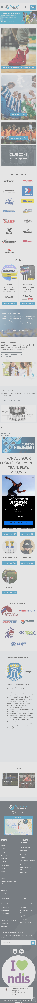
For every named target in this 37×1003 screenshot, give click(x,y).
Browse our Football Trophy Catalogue (9, 354)
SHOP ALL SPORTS (27, 115)
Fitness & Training (9, 529)
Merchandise (27, 558)
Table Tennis (5, 858)
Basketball (10, 98)
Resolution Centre (25, 922)
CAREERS (4, 927)
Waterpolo (4, 855)
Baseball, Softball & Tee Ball (8, 882)
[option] (18, 17)
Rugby (3, 878)
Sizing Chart (23, 872)
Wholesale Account (26, 904)
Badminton (11, 92)
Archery (9, 86)
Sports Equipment (25, 854)
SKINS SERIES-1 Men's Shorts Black (20, 994)
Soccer (3, 845)
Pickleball (4, 893)
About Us (4, 917)
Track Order (23, 919)
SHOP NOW (8, 534)
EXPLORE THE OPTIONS (6, 434)
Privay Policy (5, 913)
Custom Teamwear (9, 558)
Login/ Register (24, 916)
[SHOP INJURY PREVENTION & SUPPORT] (18, 72)
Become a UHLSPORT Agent (26, 911)
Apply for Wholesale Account (16, 330)
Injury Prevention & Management (25, 868)
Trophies (9, 587)
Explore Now (9, 401)
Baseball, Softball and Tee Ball (28, 92)
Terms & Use (5, 910)
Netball (26, 109)
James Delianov (25, 783)
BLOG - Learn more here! (9, 920)
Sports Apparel (27, 529)
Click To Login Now (18, 158)
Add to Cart (9, 304)
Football (10, 104)
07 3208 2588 (20, 813)
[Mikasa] (14, 278)
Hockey (9, 109)
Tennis (3, 871)
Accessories (11, 81)
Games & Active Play (28, 104)
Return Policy (5, 907)
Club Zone (23, 907)
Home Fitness (5, 865)
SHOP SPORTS (17, 114)
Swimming (4, 848)
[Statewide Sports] (12, 7)
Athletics (27, 86)
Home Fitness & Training (27, 860)
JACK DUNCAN (8, 781)
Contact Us (4, 923)
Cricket (26, 98)
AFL (25, 81)
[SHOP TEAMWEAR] (18, 143)
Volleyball (4, 852)
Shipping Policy (6, 904)
